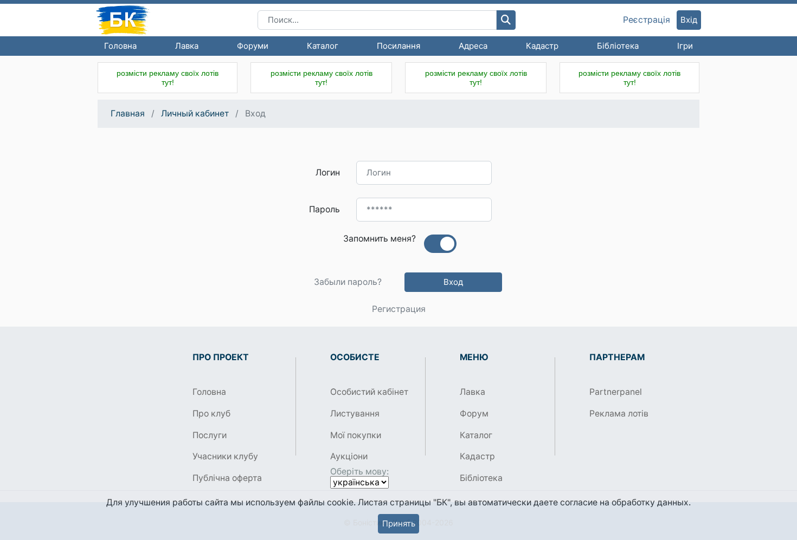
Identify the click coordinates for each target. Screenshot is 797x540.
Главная (128, 113)
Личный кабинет (195, 113)
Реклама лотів (618, 413)
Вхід (688, 20)
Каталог (322, 46)
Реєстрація (646, 20)
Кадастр (542, 46)
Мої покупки (355, 435)
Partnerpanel (615, 392)
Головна (120, 46)
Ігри (685, 46)
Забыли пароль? (348, 282)
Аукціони (349, 456)
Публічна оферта (227, 478)
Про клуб (211, 413)
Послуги (209, 435)
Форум (474, 413)
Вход (453, 282)
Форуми (252, 46)
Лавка (186, 46)
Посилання (398, 46)
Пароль (324, 209)
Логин (328, 172)
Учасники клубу (225, 456)
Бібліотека (618, 46)
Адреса (473, 46)
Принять (398, 523)
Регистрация (399, 309)
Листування (355, 413)
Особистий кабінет (369, 392)
